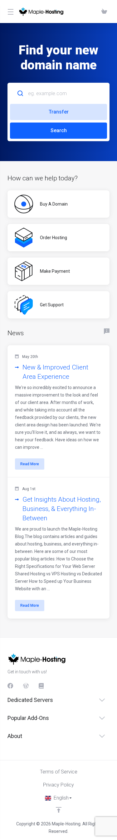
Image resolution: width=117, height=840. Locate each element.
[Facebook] (10, 685)
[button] (58, 411)
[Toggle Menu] (9, 11)
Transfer (59, 112)
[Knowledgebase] (41, 685)
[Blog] (26, 685)
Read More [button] (29, 464)
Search (59, 130)
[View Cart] (104, 11)
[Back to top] (58, 810)
